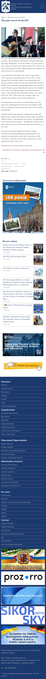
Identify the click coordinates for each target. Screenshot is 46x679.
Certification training (7, 454)
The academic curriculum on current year (16, 268)
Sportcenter (4, 420)
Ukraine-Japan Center (8, 427)
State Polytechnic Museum (9, 413)
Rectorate (4, 385)
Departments (5, 392)
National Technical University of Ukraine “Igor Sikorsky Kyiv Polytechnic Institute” (21, 6)
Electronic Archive (7, 479)
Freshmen (4, 506)
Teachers (4, 516)
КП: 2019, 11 (5, 158)
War (2, 537)
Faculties (4, 399)
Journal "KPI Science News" (10, 482)
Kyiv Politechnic (7, 166)
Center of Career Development (10, 431)
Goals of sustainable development (11, 544)
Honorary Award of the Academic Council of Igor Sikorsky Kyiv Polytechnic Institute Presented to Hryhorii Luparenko (17, 247)
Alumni (3, 513)
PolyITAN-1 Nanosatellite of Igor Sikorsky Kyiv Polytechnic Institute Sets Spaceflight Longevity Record (16, 319)
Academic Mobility (7, 447)
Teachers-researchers (7, 527)
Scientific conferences (8, 472)
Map (2, 658)
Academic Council (7, 388)
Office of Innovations (8, 434)
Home (3, 17)
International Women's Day (10, 163)
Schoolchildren (6, 495)
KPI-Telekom (5, 417)
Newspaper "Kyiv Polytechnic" (11, 486)
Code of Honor (6, 530)
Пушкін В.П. (5, 168)
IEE (3, 161)
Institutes (4, 395)
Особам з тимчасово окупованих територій (15, 502)
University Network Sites (9, 465)
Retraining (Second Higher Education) (13, 451)
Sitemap (7, 658)
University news (19, 166)
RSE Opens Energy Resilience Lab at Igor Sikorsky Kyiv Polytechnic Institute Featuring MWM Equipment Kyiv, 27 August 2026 (17, 282)
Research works (6, 475)
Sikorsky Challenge (7, 523)
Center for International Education (12, 458)
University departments (8, 406)
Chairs (3, 402)
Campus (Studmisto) (7, 424)
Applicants (4, 499)
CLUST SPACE (6, 541)
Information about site (19, 658)
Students (3, 509)
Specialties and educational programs (12, 534)
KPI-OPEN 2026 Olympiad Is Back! (14, 256)
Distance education (7, 444)
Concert (23, 163)
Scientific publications (8, 468)
